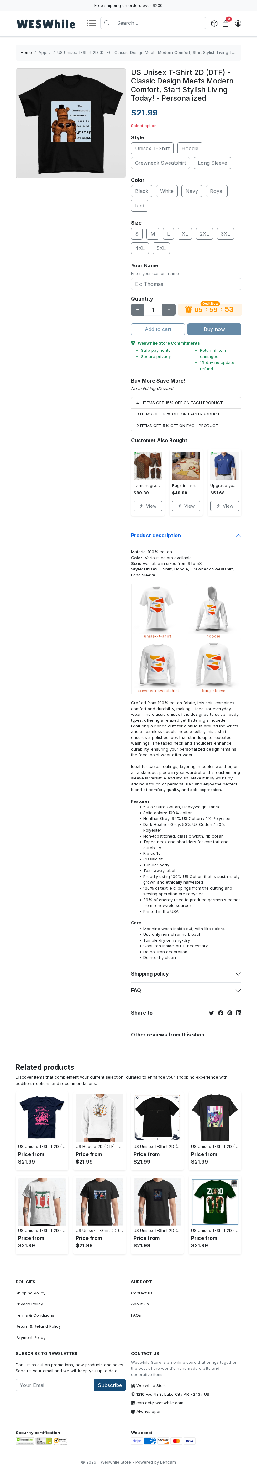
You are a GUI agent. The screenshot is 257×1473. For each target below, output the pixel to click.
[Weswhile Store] (46, 24)
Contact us (142, 1292)
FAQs (136, 1315)
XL (185, 234)
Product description (156, 535)
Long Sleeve (212, 163)
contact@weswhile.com (159, 1402)
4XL (140, 248)
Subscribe (110, 1385)
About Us (140, 1303)
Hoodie (189, 148)
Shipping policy (150, 974)
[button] (93, 23)
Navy (192, 191)
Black (141, 191)
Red (139, 205)
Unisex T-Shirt (152, 148)
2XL (204, 234)
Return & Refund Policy (38, 1326)
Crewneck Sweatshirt (160, 163)
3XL (225, 234)
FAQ (136, 990)
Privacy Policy (29, 1303)
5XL (161, 248)
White (167, 191)
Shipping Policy (30, 1292)
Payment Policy (30, 1337)
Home (26, 52)
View (151, 506)
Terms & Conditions (35, 1315)
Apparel (46, 52)
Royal (216, 191)
